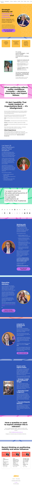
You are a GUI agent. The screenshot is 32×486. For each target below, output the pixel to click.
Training (11, 1)
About (28, 1)
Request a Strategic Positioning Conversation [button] (8, 311)
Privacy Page (18, 478)
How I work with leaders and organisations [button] (8, 31)
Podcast (25, 1)
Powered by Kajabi (16, 483)
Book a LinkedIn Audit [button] (22, 353)
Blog (22, 1)
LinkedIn (18, 1)
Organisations (7, 1)
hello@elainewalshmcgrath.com (22, 265)
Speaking (15, 1)
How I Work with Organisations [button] (23, 269)
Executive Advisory (2, 2)
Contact (13, 478)
